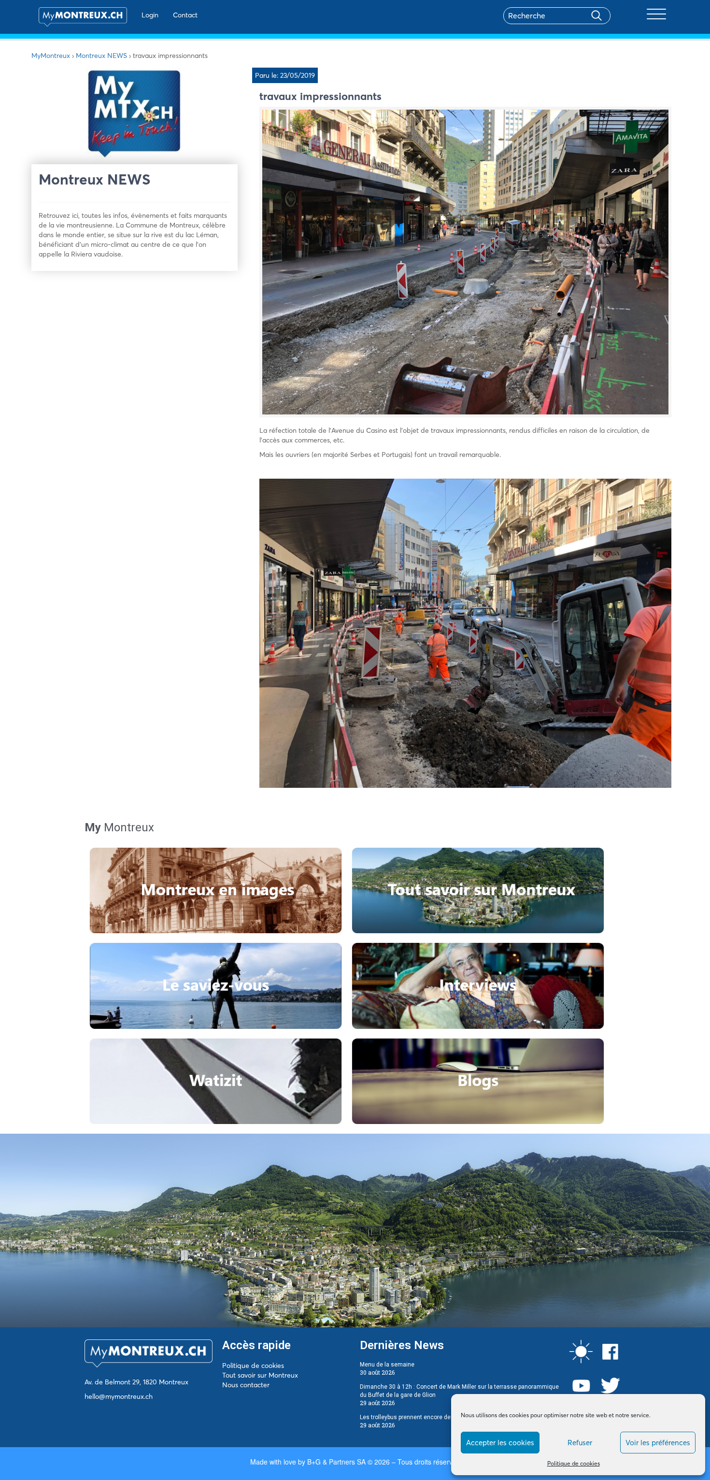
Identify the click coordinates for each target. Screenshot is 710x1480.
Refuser (580, 1442)
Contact (185, 15)
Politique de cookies (573, 1463)
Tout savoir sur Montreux (260, 1375)
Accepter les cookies (500, 1442)
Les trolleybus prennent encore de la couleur (419, 1417)
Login (150, 15)
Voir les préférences (657, 1442)
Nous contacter (246, 1384)
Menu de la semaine (387, 1364)
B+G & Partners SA (336, 1461)
